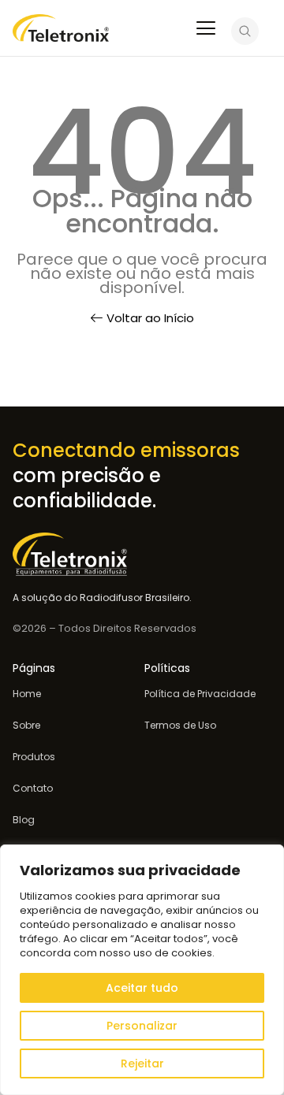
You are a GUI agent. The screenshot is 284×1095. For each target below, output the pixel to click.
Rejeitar (142, 1063)
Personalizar (142, 1026)
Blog (24, 820)
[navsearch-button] (245, 33)
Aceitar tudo (142, 988)
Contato (33, 788)
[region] (142, 969)
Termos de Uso (180, 725)
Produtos (34, 757)
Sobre (26, 725)
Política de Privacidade (200, 694)
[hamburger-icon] (205, 29)
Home (27, 694)
